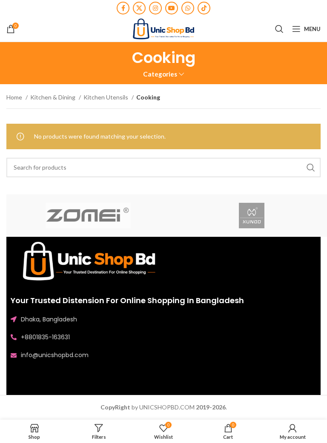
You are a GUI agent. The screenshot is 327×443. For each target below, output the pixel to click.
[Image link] (91, 260)
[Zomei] (88, 215)
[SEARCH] (311, 167)
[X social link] (139, 8)
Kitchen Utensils (106, 97)
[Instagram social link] (155, 8)
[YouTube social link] (171, 8)
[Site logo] (163, 28)
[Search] (279, 28)
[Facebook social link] (123, 8)
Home (14, 97)
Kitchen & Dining (53, 97)
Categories (160, 74)
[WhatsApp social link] (187, 8)
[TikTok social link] (204, 8)
